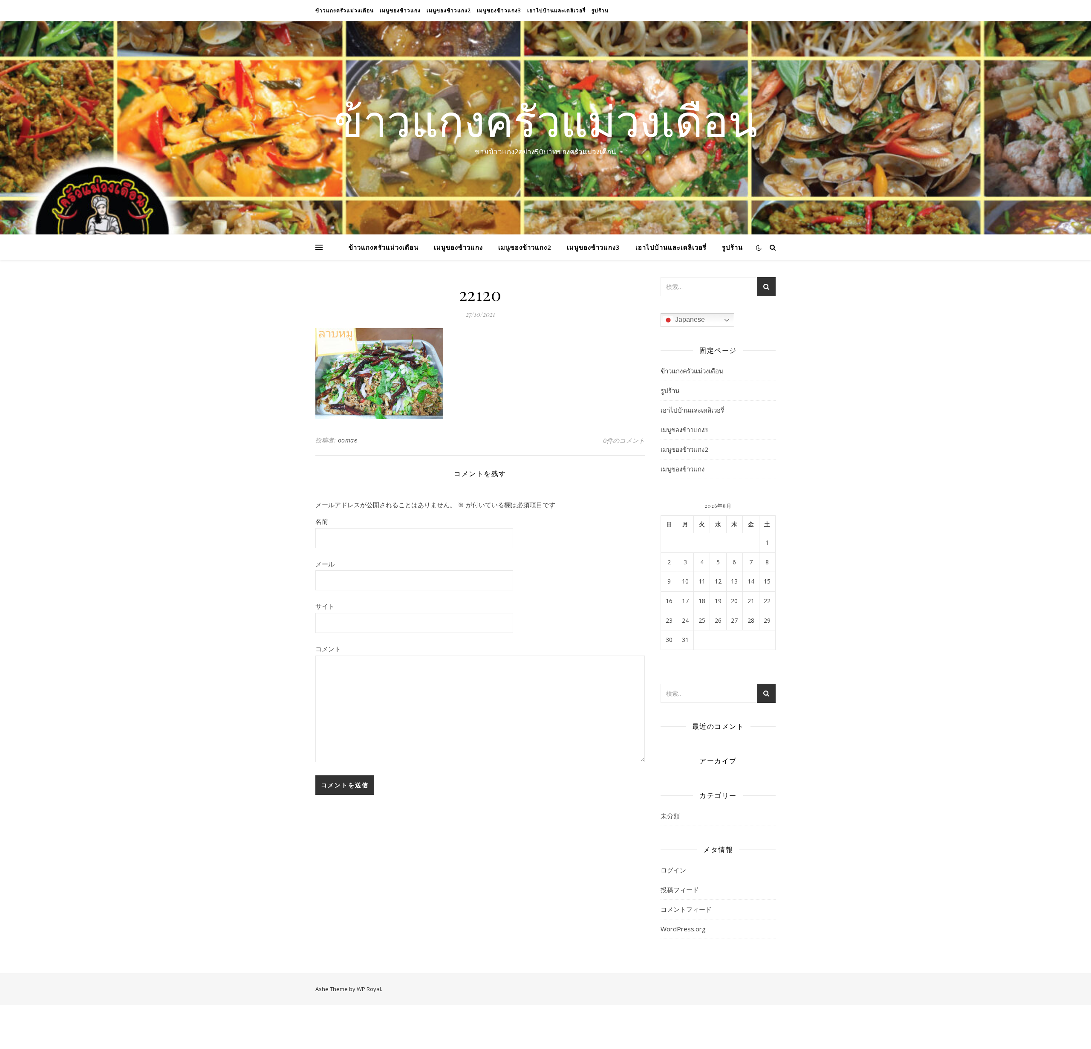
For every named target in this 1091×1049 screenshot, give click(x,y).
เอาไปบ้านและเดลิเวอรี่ (556, 10)
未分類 (670, 816)
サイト (325, 606)
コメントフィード (686, 909)
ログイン (673, 870)
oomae (348, 440)
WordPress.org (683, 929)
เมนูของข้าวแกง (400, 10)
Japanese (689, 319)
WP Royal (369, 989)
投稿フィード (680, 889)
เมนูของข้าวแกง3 (499, 10)
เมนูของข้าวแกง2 (449, 10)
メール (325, 564)
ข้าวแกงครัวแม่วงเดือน (344, 10)
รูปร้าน (600, 10)
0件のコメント (624, 440)
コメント (328, 648)
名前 (321, 521)
